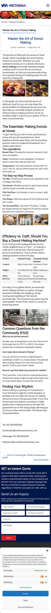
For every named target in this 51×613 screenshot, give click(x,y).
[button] (47, 550)
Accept (26, 593)
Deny (25, 600)
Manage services (25, 587)
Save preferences (25, 607)
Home (4, 22)
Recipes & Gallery (17, 22)
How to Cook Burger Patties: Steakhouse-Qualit (24, 456)
